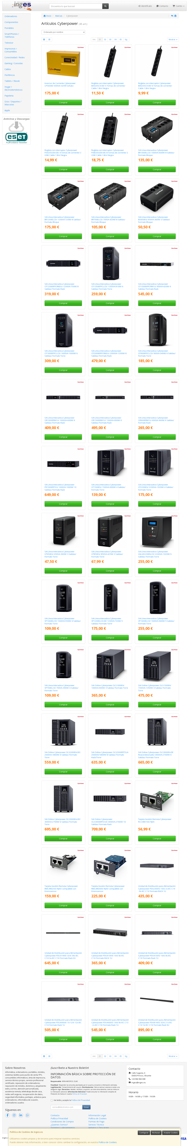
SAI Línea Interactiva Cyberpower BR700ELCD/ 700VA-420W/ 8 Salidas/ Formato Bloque (108, 219)
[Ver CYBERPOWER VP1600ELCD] (157, 598)
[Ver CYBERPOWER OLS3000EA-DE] (63, 799)
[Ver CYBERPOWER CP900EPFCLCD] (157, 330)
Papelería (9, 95)
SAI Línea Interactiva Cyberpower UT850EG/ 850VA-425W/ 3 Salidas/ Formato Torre (107, 554)
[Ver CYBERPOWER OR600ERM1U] (157, 397)
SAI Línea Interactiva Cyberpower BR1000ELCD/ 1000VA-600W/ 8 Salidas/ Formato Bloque (156, 153)
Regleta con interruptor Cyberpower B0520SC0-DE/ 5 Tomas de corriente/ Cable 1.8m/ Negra (108, 86)
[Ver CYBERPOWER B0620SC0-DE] (157, 63)
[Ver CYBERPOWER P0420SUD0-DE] (63, 129)
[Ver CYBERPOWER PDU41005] (157, 932)
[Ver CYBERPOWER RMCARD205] (63, 866)
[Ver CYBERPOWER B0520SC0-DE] (110, 63)
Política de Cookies (107, 1142)
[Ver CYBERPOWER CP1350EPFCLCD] (110, 263)
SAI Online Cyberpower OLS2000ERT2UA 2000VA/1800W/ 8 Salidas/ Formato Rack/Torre (109, 755)
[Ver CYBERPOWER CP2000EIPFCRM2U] (110, 330)
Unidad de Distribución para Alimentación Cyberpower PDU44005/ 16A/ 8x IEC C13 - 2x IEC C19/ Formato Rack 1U (110, 1022)
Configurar (143, 1132)
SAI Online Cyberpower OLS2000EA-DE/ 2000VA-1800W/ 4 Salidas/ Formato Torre (62, 755)
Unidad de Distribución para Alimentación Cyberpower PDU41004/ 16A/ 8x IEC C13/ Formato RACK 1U (110, 955)
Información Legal (97, 1115)
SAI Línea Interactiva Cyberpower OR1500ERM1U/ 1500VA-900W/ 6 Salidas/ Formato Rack (106, 420)
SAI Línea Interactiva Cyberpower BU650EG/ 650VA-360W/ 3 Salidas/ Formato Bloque (154, 219)
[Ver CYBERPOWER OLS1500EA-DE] (157, 665)
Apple (7, 110)
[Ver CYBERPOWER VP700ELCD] (63, 665)
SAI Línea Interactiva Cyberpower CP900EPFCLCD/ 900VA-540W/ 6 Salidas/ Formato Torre (157, 353)
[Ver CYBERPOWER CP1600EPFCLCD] (63, 330)
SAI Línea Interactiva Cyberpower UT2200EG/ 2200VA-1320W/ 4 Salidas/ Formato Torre (155, 487)
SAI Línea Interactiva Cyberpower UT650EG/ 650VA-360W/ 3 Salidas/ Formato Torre (60, 554)
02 (105, 39)
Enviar (86, 1107)
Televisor (9, 42)
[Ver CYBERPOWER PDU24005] (157, 866)
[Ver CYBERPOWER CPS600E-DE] (63, 63)
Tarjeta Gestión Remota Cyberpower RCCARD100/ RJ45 (154, 820)
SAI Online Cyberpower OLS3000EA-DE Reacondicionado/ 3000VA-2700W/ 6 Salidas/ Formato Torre (155, 755)
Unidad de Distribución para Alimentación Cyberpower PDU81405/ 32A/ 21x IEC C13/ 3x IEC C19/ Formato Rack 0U (157, 1022)
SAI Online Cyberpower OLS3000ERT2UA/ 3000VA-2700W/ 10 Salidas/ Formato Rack (108, 822)
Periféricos (10, 75)
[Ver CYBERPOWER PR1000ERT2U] (63, 464)
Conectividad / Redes (15, 57)
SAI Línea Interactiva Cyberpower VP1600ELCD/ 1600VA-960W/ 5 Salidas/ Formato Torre (156, 621)
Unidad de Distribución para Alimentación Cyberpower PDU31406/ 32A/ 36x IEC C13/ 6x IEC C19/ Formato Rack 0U (63, 955)
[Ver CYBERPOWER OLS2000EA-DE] (63, 732)
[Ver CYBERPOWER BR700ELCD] (110, 196)
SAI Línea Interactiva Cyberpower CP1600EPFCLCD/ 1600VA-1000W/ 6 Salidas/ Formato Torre (61, 353)
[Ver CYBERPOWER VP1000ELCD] (63, 598)
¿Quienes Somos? (59, 1124)
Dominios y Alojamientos (63, 1127)
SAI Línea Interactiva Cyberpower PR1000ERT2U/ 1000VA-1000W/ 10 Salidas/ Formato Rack (60, 487)
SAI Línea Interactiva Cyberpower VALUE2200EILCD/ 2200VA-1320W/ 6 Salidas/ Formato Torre (155, 554)
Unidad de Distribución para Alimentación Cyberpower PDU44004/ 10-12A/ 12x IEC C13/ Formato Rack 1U (63, 1022)
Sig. (126, 39)
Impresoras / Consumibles (11, 50)
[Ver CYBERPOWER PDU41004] (110, 932)
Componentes (11, 22)
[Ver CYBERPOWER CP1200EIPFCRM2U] (63, 263)
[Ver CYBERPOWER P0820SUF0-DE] (110, 129)
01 (100, 39)
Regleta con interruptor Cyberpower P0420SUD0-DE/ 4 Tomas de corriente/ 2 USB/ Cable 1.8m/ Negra (63, 153)
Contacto (163, 6)
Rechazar (156, 1132)
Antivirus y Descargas (98, 1127)
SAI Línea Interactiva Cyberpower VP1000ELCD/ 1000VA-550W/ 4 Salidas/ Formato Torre (63, 621)
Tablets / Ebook (12, 81)
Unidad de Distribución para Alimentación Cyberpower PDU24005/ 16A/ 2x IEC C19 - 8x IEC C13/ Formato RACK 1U (157, 889)
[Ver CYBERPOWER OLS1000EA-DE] (110, 665)
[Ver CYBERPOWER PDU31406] (63, 932)
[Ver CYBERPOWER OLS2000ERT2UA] (110, 732)
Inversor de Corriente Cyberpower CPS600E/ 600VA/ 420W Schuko (60, 84)
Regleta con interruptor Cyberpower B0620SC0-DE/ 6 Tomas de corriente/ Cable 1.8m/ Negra (155, 86)
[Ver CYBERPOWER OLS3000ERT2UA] (110, 799)
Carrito (179, 6)
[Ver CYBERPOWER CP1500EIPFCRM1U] (157, 263)
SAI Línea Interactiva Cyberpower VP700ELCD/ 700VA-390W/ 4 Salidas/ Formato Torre (61, 688)
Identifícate (146, 6)
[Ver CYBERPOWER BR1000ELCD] (157, 129)
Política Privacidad (59, 1118)
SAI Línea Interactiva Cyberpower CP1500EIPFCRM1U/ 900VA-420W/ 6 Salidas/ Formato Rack (154, 286)
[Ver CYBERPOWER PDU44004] (63, 999)
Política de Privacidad (79, 1094)
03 (110, 39)
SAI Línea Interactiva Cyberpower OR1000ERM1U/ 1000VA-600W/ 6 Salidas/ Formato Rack (60, 420)
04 (115, 39)
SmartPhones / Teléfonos (12, 35)
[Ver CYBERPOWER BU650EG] (157, 196)
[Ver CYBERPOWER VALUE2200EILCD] (157, 531)
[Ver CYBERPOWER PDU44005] (110, 999)
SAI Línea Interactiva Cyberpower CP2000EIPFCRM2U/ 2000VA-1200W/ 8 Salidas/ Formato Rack (109, 353)
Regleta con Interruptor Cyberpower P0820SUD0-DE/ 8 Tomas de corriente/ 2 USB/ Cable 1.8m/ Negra (109, 153)
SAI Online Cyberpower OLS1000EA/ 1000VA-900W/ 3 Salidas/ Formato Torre (109, 686)
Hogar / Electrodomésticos (13, 88)
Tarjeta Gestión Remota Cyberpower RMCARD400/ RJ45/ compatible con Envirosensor (108, 889)
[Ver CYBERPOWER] (157, 732)
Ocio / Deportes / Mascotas (13, 103)
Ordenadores (11, 16)
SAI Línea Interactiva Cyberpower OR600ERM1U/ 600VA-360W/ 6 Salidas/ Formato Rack (156, 420)
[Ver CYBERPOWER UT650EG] (63, 531)
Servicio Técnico (96, 1124)
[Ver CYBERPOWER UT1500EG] (110, 464)
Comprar (63, 102)
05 (121, 39)
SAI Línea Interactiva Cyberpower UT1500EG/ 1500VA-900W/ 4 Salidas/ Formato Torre (108, 487)
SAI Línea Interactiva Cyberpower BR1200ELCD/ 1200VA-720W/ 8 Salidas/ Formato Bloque (63, 219)
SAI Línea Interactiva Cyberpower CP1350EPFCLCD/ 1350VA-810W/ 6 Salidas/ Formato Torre (107, 286)
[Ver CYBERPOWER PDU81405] (157, 999)
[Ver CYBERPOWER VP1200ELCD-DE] (110, 598)
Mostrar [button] (172, 39)
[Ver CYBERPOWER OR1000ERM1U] (63, 397)
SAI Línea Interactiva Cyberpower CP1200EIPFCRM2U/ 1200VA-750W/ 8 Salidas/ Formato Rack (62, 286)
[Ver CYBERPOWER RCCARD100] (157, 799)
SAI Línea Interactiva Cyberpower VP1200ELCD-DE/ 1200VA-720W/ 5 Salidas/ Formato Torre (107, 621)
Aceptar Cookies (171, 1132)
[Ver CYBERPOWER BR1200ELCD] (63, 196)
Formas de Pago (96, 1121)
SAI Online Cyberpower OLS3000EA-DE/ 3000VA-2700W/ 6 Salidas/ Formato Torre (62, 822)
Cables (8, 69)
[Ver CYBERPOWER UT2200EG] (157, 464)
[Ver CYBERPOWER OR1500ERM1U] (110, 397)
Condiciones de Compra (62, 1121)
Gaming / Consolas (14, 63)
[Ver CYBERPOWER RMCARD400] (110, 866)
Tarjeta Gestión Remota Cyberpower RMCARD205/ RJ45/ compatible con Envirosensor (61, 889)
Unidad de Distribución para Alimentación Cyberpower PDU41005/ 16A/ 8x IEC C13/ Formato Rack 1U (157, 955)
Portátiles (9, 28)
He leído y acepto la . (72, 1100)
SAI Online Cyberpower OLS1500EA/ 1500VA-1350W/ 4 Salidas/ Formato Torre (154, 688)
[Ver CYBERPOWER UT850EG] (110, 531)
